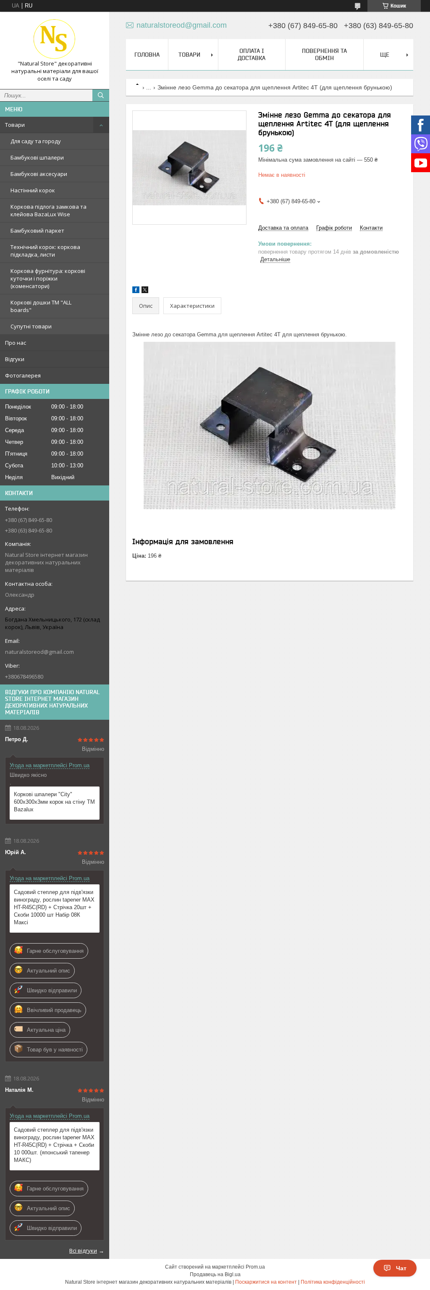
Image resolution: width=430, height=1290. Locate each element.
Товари (15, 124)
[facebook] (135, 291)
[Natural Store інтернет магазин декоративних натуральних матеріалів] (54, 39)
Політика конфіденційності (333, 1282)
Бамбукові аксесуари (38, 174)
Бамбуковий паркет (37, 230)
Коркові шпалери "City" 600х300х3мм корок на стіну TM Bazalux (54, 802)
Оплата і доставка (251, 54)
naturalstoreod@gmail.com (39, 651)
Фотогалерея (23, 375)
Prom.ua (255, 1267)
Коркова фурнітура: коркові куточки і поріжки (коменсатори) (47, 278)
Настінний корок (32, 190)
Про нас (15, 342)
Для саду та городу (35, 141)
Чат (401, 1268)
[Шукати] (100, 95)
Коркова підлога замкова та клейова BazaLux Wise (48, 210)
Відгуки (14, 359)
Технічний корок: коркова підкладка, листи (45, 250)
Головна (147, 54)
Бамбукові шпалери (37, 157)
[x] (145, 291)
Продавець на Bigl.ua (215, 1274)
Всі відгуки (83, 1250)
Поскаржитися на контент (266, 1282)
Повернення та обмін (324, 54)
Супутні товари (31, 326)
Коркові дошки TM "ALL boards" (40, 306)
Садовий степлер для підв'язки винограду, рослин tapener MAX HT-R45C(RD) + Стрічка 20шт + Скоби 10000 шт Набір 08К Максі (54, 907)
